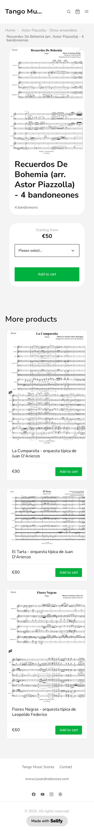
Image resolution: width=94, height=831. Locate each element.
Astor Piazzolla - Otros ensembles (49, 30)
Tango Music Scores (24, 11)
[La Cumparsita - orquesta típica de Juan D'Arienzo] (47, 387)
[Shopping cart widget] (77, 11)
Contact (66, 766)
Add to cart (47, 274)
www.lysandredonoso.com (47, 778)
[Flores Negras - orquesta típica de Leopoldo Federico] (47, 646)
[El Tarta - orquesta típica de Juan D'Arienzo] (47, 517)
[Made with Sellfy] (47, 821)
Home (10, 30)
